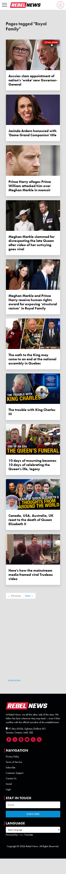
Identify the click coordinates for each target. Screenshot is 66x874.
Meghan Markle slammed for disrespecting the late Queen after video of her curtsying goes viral (31, 243)
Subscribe (10, 767)
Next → (29, 595)
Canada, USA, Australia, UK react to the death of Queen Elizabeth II (31, 519)
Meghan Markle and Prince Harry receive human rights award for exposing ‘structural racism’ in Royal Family (32, 302)
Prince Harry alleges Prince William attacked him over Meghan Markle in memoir (29, 185)
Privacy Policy (12, 756)
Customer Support (14, 773)
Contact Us (11, 778)
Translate (28, 834)
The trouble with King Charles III (31, 412)
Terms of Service (14, 762)
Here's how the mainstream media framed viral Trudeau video (30, 574)
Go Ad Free (15, 680)
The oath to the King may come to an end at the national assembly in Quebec (32, 359)
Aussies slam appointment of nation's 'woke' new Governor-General (32, 80)
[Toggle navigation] (4, 5)
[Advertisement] (33, 643)
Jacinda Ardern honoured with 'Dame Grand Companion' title (32, 133)
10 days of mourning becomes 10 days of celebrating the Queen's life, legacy (32, 464)
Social (9, 784)
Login (8, 789)
